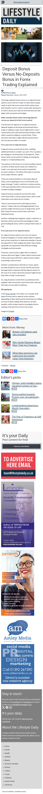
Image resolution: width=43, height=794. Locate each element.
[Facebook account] (7, 707)
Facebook (16, 702)
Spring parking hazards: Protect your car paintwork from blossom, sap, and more (26, 397)
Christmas (8, 785)
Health (14, 388)
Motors (14, 400)
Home (7, 746)
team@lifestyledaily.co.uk (22, 705)
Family (7, 750)
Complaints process (20, 791)
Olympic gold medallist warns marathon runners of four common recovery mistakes (27, 386)
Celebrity (8, 778)
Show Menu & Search (21, 2)
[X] (8, 318)
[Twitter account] (3, 707)
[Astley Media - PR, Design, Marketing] (21, 651)
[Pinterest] (12, 318)
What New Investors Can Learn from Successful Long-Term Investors (24, 355)
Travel (7, 774)
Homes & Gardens (11, 764)
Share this (23, 319)
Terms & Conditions (8, 791)
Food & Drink (10, 781)
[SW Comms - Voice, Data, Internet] (21, 583)
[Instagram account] (10, 707)
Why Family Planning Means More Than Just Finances (26, 343)
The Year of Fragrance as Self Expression (26, 418)
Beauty (14, 422)
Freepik (11, 311)
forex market (11, 294)
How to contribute (21, 446)
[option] (21, 33)
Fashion (7, 757)
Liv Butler (13, 93)
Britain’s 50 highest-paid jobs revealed (24, 333)
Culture (7, 771)
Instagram (28, 702)
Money (12, 365)
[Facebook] (4, 318)
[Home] (21, 15)
